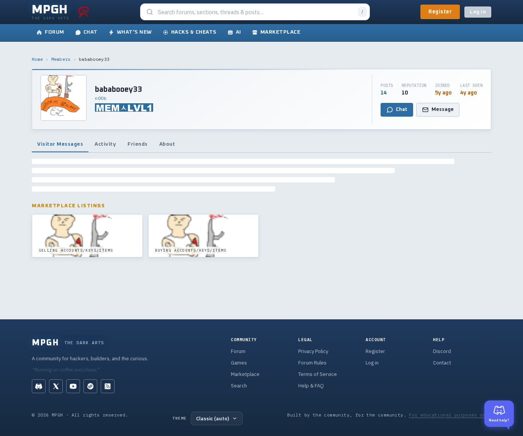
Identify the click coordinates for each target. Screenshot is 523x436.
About (167, 144)
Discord (442, 351)
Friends (137, 144)
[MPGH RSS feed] (107, 386)
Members (61, 59)
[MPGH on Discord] (39, 386)
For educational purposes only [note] (450, 415)
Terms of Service (317, 374)
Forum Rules (312, 363)
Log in (478, 12)
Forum (238, 351)
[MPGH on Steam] (90, 386)
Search (239, 385)
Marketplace (245, 374)
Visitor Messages (60, 144)
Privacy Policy (313, 351)
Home (37, 59)
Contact (442, 363)
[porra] (83, 11)
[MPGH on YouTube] (73, 386)
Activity (105, 144)
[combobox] (256, 12)
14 (384, 93)
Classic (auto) (212, 418)
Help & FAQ (311, 385)
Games (239, 363)
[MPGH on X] (56, 386)
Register (440, 12)
